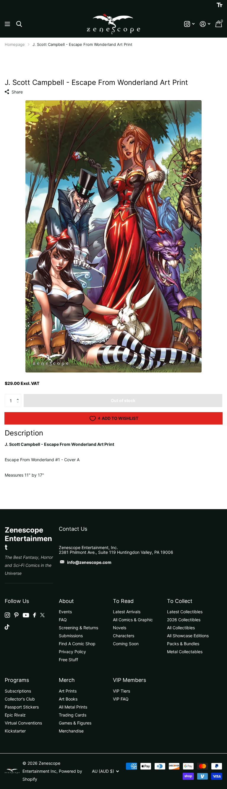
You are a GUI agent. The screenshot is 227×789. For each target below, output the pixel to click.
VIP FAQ (121, 698)
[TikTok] (7, 627)
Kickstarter (15, 730)
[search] (19, 24)
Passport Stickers (22, 706)
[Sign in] (205, 24)
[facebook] (34, 615)
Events (65, 611)
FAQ (63, 619)
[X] (42, 615)
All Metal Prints (73, 706)
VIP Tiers (121, 690)
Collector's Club (20, 698)
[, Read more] (189, 24)
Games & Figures (75, 722)
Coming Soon (126, 643)
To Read (123, 601)
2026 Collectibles (183, 619)
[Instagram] (7, 615)
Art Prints (68, 690)
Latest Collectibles (184, 611)
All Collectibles (181, 627)
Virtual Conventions (23, 722)
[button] (19, 396)
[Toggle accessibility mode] (219, 5)
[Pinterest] (16, 615)
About (66, 601)
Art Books (68, 698)
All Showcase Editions (188, 635)
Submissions (71, 635)
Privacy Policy (72, 651)
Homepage (15, 44)
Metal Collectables (184, 651)
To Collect (179, 601)
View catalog (8, 24)
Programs (17, 680)
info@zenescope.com (89, 562)
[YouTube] (26, 615)
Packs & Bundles (183, 643)
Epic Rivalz (15, 714)
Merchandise (71, 730)
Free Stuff (68, 659)
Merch (67, 680)
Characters (123, 635)
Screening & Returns (78, 627)
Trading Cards (72, 714)
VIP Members (129, 680)
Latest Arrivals (126, 611)
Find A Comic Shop (77, 643)
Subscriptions (18, 690)
